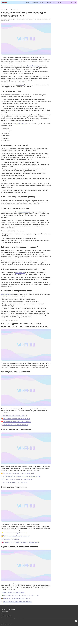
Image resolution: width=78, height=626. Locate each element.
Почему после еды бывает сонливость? (16, 536)
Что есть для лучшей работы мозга (14, 533)
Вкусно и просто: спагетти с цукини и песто (17, 601)
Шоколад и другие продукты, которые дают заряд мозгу (21, 542)
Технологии (34, 2)
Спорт (59, 2)
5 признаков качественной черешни (15, 415)
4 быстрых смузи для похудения (14, 592)
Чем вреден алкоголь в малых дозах (15, 482)
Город (49, 2)
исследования (20, 273)
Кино (27, 2)
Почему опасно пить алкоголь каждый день (17, 479)
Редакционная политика (6, 616)
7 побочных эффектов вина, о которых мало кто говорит (21, 476)
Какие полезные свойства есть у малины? (17, 422)
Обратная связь (4, 611)
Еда (54, 2)
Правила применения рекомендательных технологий (12, 618)
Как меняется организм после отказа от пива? (18, 473)
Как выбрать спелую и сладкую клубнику (16, 419)
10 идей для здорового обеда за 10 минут (16, 598)
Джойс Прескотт (32, 66)
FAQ (2, 607)
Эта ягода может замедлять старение (15, 425)
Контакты (3, 613)
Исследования (6, 294)
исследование (24, 212)
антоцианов (20, 85)
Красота (43, 2)
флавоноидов (21, 123)
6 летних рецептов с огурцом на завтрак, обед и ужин (21, 595)
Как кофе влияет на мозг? (11, 539)
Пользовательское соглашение (8, 609)
